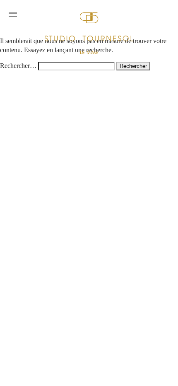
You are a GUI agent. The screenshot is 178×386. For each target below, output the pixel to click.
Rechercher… (18, 65)
